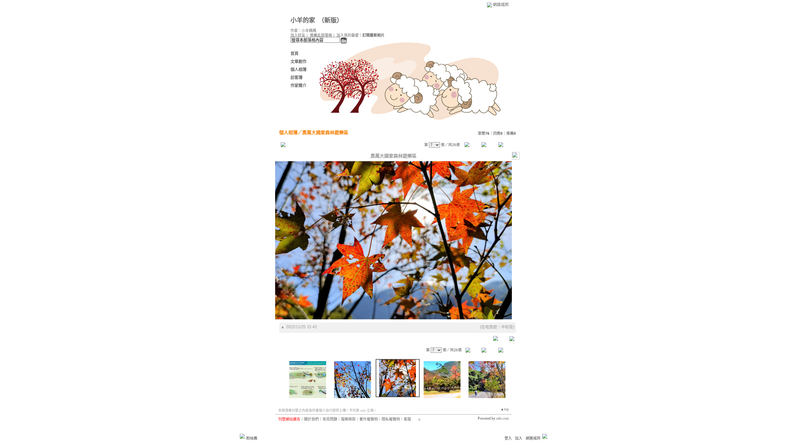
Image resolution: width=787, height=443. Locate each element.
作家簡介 (298, 85)
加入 (518, 438)
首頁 (295, 53)
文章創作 (298, 61)
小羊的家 (303, 20)
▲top (504, 409)
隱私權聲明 (391, 419)
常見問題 (329, 419)
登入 (508, 438)
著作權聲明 (368, 419)
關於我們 (311, 419)
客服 (407, 419)
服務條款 (348, 419)
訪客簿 (297, 77)
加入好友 (298, 35)
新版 (330, 20)
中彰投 (507, 327)
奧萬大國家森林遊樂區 (325, 132)
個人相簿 (298, 69)
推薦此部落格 (321, 35)
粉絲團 (251, 438)
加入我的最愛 (348, 35)
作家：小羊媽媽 (303, 31)
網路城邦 (501, 4)
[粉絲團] (242, 436)
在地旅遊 (489, 327)
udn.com (502, 418)
